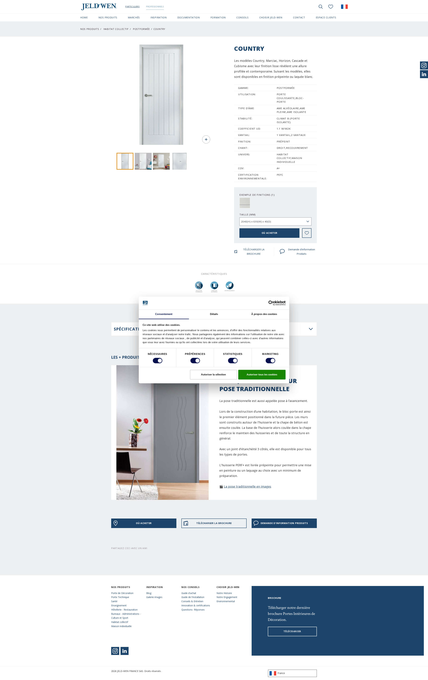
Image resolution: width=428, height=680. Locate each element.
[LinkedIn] (424, 74)
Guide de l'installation (192, 597)
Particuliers (132, 6)
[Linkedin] (125, 651)
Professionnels (155, 6)
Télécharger (292, 631)
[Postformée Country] (125, 161)
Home (84, 17)
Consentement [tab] (163, 314)
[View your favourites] (331, 6)
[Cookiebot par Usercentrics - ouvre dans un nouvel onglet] (271, 303)
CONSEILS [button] (242, 17)
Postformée (141, 29)
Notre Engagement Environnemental (227, 599)
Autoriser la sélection (213, 374)
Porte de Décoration (122, 593)
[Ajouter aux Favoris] (306, 233)
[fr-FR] (344, 6)
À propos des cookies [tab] (264, 314)
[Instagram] (115, 651)
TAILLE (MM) (247, 214)
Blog (148, 593)
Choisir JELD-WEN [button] (270, 17)
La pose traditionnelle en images (247, 486)
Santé (114, 601)
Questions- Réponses (193, 609)
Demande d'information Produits (301, 252)
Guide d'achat (188, 593)
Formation (218, 17)
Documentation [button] (188, 17)
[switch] (195, 360)
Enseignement (119, 605)
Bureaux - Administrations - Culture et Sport (126, 616)
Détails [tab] (214, 314)
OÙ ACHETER (269, 232)
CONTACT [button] (299, 17)
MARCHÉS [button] (134, 17)
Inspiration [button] (158, 17)
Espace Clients (326, 17)
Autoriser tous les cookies (262, 374)
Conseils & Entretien (192, 601)
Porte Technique (120, 597)
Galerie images (154, 597)
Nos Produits (89, 29)
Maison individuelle (121, 626)
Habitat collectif (116, 29)
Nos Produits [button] (107, 17)
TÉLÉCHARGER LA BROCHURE (253, 252)
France (281, 673)
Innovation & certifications (195, 605)
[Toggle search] (321, 6)
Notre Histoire (224, 593)
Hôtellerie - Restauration (124, 609)
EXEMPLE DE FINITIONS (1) (257, 194)
